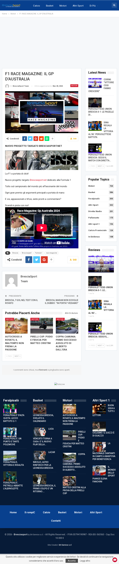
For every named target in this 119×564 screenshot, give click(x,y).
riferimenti (43, 370)
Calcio (36, 5)
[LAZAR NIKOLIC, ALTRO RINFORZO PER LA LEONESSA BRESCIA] (39, 456)
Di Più (93, 5)
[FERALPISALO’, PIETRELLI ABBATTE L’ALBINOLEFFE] (10, 476)
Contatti (56, 520)
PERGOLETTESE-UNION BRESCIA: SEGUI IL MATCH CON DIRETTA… (100, 157)
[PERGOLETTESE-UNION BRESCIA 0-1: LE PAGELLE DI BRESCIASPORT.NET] (95, 102)
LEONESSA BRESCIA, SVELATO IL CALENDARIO (43, 418)
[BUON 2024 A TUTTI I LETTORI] (99, 409)
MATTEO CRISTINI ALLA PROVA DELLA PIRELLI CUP (74, 490)
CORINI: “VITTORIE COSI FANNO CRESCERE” (101, 263)
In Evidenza (94, 237)
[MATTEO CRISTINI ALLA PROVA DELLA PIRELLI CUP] (69, 481)
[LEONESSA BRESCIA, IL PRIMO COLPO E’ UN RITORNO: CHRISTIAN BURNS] (39, 479)
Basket (49, 5)
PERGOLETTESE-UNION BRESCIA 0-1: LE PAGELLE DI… (101, 112)
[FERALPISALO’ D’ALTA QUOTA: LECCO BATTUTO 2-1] (10, 409)
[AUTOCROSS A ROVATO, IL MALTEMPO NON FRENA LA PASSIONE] (16, 326)
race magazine (51, 253)
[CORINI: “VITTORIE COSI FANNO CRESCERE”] (95, 83)
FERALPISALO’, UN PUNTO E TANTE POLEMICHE (12, 441)
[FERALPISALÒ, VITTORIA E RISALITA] (10, 456)
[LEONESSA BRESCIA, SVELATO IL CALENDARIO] (39, 409)
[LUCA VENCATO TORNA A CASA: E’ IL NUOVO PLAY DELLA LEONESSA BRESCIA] (39, 432)
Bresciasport (26, 253)
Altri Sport (78, 5)
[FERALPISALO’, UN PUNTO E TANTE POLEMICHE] (10, 432)
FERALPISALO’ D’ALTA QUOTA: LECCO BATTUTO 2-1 (13, 418)
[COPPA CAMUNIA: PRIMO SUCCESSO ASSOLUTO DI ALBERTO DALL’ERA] (67, 326)
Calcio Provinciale (97, 230)
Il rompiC (30, 512)
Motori (63, 5)
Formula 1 (38, 253)
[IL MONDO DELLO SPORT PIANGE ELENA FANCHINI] (99, 470)
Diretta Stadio (95, 211)
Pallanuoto (93, 218)
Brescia (15, 253)
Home (13, 512)
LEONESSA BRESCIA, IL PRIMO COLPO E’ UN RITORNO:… (44, 488)
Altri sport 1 (94, 224)
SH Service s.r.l (65, 545)
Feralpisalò (93, 198)
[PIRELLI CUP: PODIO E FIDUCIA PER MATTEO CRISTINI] (41, 326)
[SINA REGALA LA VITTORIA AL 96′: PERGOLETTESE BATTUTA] (95, 126)
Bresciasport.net (38, 180)
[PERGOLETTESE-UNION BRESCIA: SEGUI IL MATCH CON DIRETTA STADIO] (95, 148)
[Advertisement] (59, 42)
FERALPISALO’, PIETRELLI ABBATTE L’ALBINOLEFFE (13, 485)
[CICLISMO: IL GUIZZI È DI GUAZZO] (99, 426)
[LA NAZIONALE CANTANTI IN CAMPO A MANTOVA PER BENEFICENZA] (99, 447)
